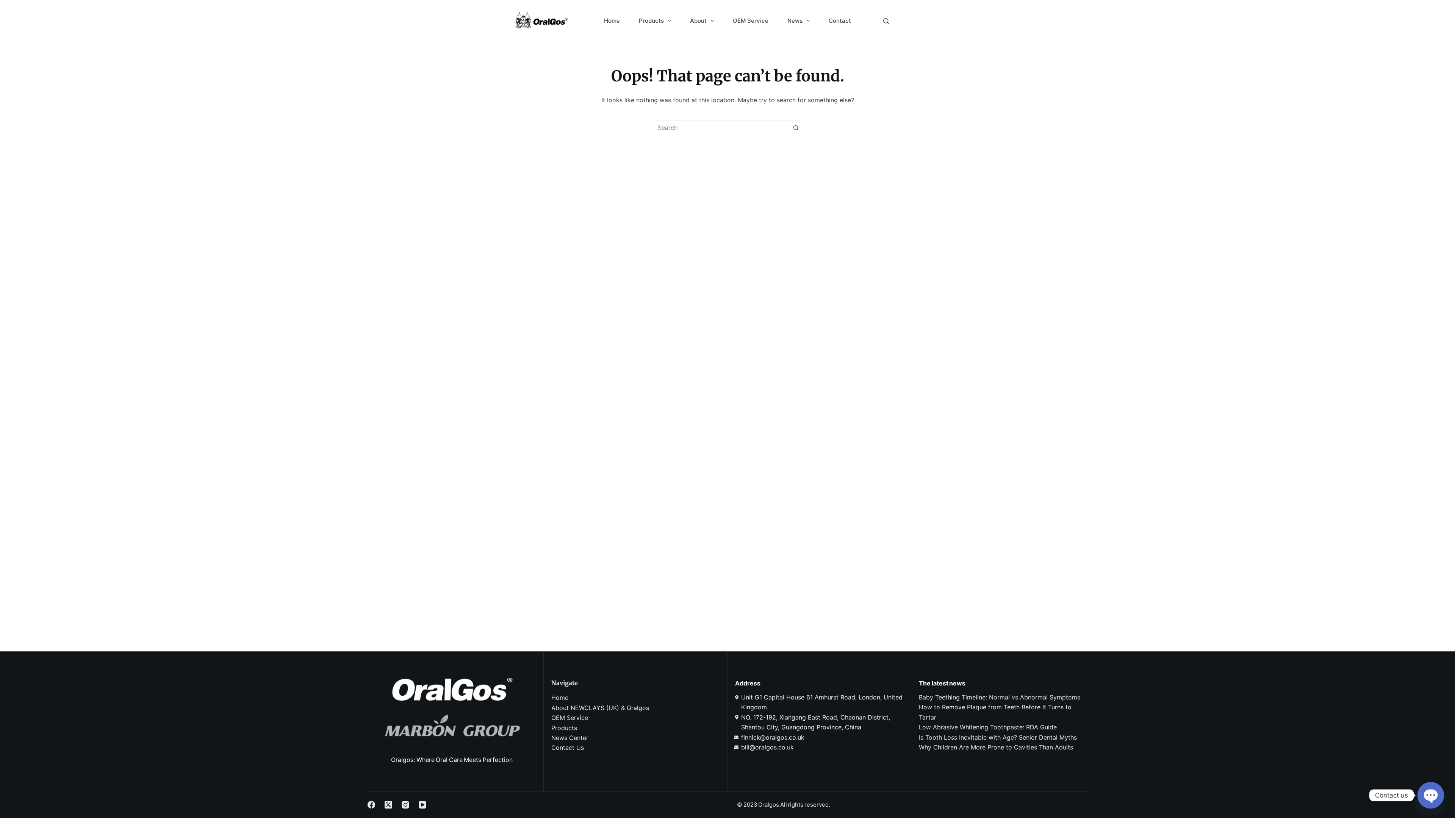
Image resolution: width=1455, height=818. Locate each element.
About (698, 20)
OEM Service (750, 20)
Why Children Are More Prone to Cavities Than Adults (996, 747)
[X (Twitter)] (388, 805)
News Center (569, 738)
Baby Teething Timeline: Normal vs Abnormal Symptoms (999, 697)
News (795, 20)
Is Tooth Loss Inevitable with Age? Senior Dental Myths (998, 737)
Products (651, 20)
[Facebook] (371, 805)
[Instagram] (405, 805)
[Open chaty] (1430, 795)
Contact (840, 20)
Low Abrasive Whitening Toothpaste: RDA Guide (988, 727)
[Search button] (796, 127)
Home (612, 20)
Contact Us (567, 747)
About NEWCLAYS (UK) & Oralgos (600, 708)
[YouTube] (422, 805)
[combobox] (720, 127)
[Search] (886, 21)
